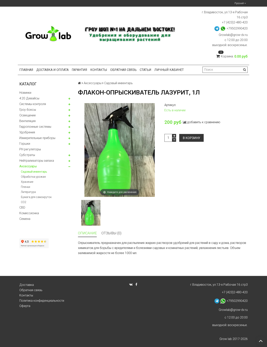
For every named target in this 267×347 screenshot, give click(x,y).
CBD (22, 207)
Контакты (98, 70)
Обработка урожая (33, 176)
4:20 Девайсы (29, 98)
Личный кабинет (169, 70)
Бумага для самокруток (36, 197)
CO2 (23, 202)
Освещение (27, 115)
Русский (239, 3)
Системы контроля (32, 104)
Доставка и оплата (52, 70)
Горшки (24, 143)
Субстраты (27, 155)
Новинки (25, 93)
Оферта (24, 306)
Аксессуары (28, 166)
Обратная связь (123, 70)
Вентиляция (27, 121)
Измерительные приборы (37, 138)
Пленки (25, 186)
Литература (28, 192)
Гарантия (79, 70)
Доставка (26, 285)
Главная (26, 70)
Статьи (145, 70)
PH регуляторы (30, 149)
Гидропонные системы (35, 126)
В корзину (191, 138)
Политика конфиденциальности (41, 300)
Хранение (27, 181)
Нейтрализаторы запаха (36, 160)
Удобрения (27, 132)
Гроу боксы (27, 110)
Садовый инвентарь (34, 171)
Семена (24, 219)
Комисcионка (29, 213)
